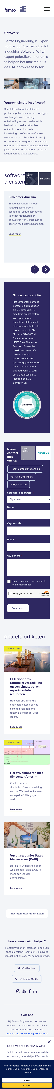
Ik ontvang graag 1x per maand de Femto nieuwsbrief (29, 583)
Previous (35, 269)
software (40, 1033)
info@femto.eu (19, 484)
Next (46, 269)
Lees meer (15, 234)
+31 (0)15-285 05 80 (22, 476)
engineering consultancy (20, 1033)
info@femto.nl (28, 968)
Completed (18, 608)
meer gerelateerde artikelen (27, 913)
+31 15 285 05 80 (28, 978)
